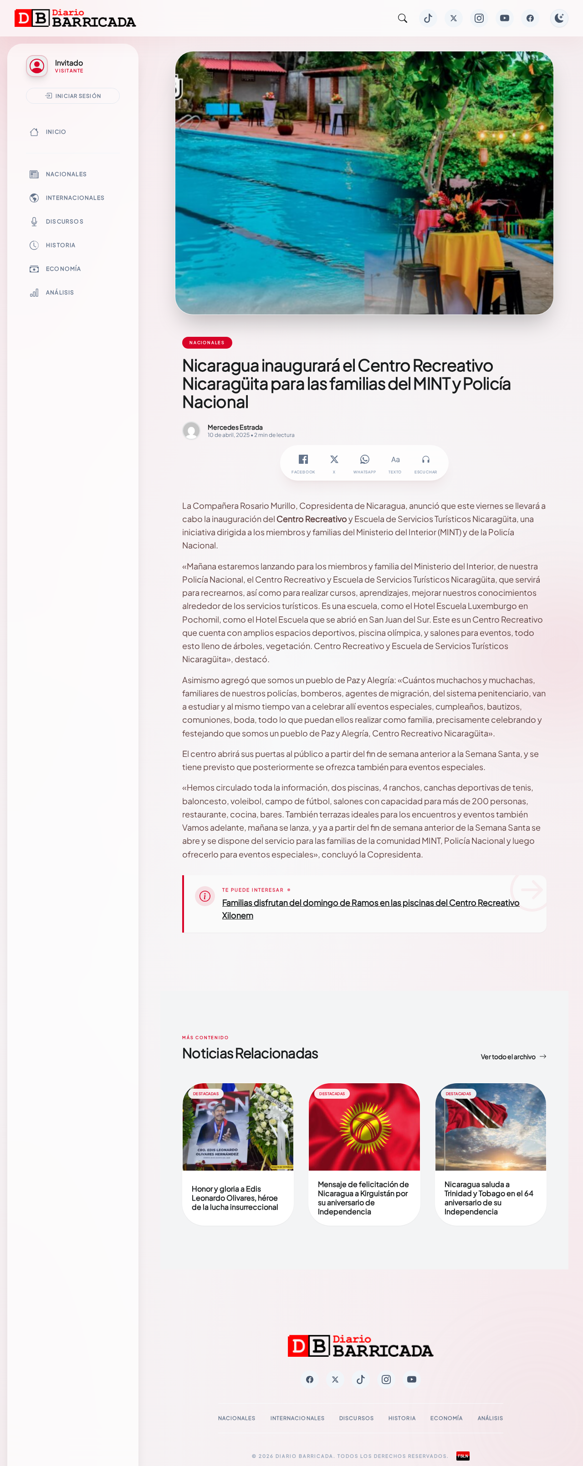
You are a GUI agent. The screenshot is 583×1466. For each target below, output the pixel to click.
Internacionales (75, 197)
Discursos (65, 221)
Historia (61, 245)
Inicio (56, 131)
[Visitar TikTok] (428, 18)
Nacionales (66, 174)
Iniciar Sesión (78, 95)
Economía (64, 268)
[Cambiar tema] (559, 18)
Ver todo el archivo (508, 1056)
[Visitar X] (454, 18)
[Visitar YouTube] (505, 18)
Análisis (60, 292)
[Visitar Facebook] (530, 18)
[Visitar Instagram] (479, 18)
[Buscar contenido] (403, 18)
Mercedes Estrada (235, 427)
